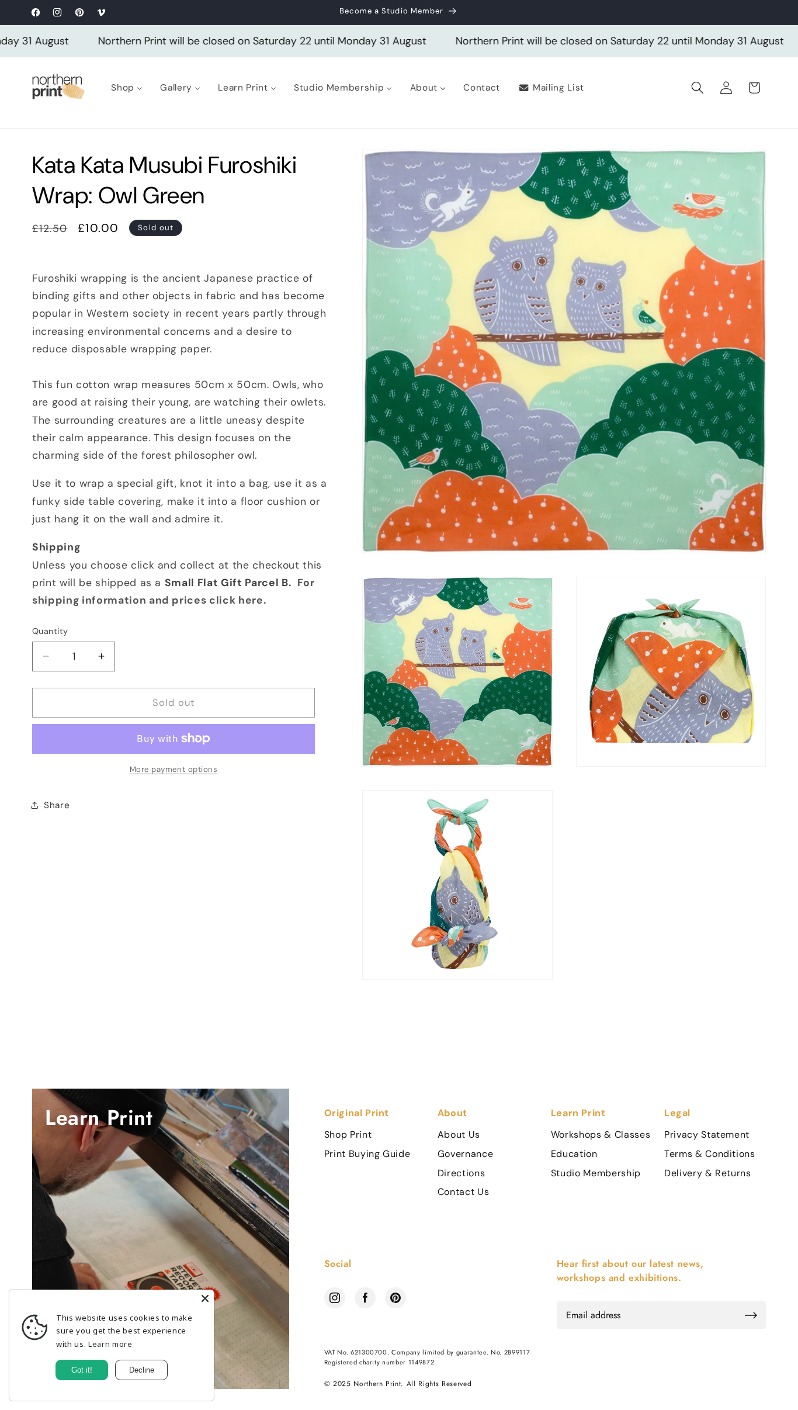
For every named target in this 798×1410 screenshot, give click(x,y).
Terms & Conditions (709, 1154)
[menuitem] (126, 87)
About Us (459, 1135)
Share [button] (57, 805)
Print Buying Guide (367, 1154)
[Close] (205, 1298)
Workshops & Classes (601, 1135)
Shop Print (348, 1135)
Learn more (110, 1344)
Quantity (50, 631)
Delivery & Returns (707, 1173)
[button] (697, 88)
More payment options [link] (174, 769)
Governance (466, 1154)
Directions (461, 1173)
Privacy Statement (707, 1135)
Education (574, 1154)
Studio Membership (596, 1173)
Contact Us (464, 1192)
